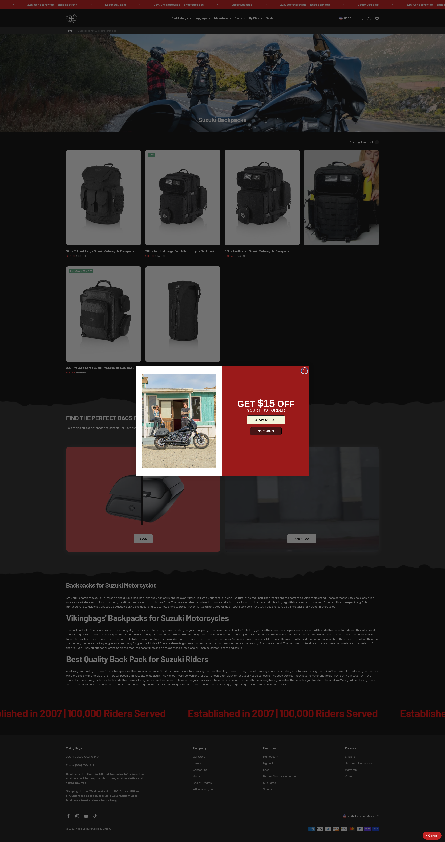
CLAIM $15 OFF (266, 420)
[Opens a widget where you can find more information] (432, 836)
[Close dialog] (304, 371)
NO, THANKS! (266, 431)
